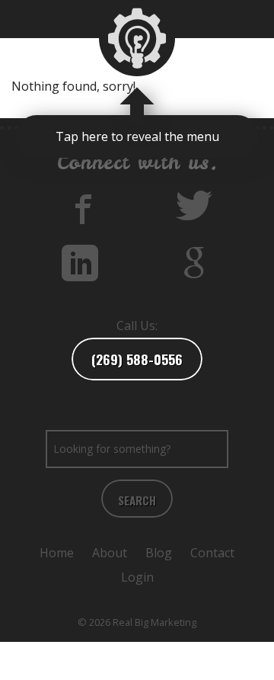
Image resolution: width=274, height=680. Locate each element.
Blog (158, 552)
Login (137, 577)
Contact (212, 552)
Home (57, 552)
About (109, 552)
